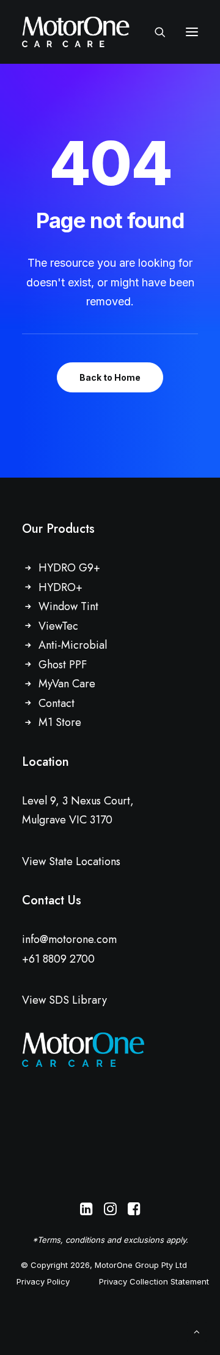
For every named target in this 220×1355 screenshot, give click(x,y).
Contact (56, 703)
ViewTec (58, 626)
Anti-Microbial (72, 645)
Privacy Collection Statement (154, 1281)
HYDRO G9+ (69, 568)
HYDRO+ (60, 587)
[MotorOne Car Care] (76, 32)
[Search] (155, 31)
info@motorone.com (69, 939)
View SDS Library (64, 1000)
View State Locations (71, 861)
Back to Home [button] (110, 377)
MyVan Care (66, 684)
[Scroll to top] (197, 1331)
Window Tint (68, 606)
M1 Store (59, 722)
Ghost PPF (62, 665)
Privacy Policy (43, 1281)
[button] (192, 32)
